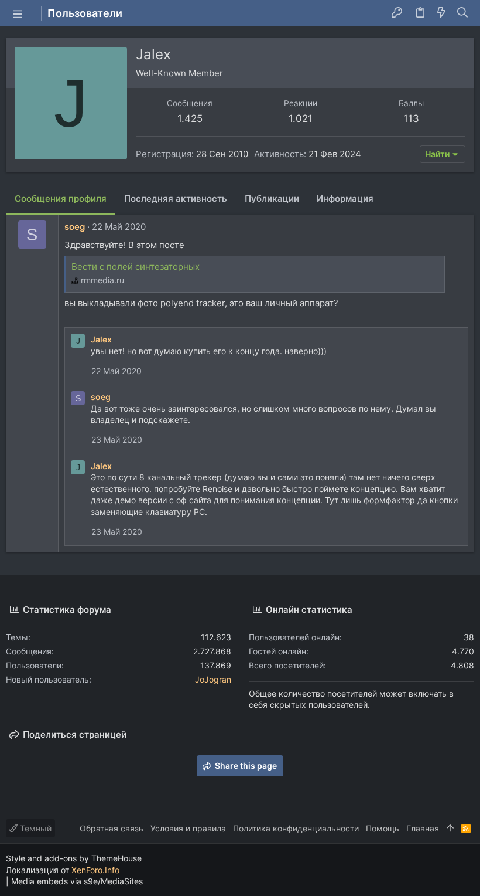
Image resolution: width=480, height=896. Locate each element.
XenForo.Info (95, 870)
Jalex (101, 339)
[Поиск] (462, 13)
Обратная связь (111, 828)
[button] (17, 13)
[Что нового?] (441, 13)
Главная (422, 828)
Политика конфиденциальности (296, 828)
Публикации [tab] (272, 198)
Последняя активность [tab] (175, 198)
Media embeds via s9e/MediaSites (77, 881)
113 (411, 118)
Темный (35, 828)
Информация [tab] (345, 198)
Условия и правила (188, 828)
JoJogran (213, 679)
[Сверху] (450, 828)
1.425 (190, 118)
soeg (74, 226)
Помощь (382, 828)
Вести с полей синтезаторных (135, 266)
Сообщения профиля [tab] (61, 198)
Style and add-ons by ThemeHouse (74, 858)
